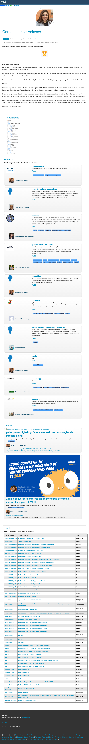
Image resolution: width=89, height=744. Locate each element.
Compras (42, 175)
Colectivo (6, 735)
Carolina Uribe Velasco (21, 180)
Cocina (49, 259)
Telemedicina (48, 230)
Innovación (73, 259)
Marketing (12, 141)
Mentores (65, 737)
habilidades (13, 39)
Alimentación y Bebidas (65, 259)
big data (76, 262)
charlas (30, 39)
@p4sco (4, 722)
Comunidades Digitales (57, 230)
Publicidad (12, 148)
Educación (36, 175)
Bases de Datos (15, 128)
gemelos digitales (58, 409)
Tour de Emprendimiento (23, 735)
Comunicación (11, 441)
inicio (6, 39)
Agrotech (67, 313)
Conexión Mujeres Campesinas (44, 189)
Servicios (13, 737)
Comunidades (53, 739)
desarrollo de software (68, 262)
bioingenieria (41, 230)
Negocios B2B (58, 175)
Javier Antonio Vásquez (22, 207)
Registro (31, 737)
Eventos (51, 737)
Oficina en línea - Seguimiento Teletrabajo (48, 327)
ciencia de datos (65, 387)
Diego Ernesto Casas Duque (23, 392)
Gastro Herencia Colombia (42, 244)
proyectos (22, 39)
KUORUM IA (36, 300)
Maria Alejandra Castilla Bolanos (24, 236)
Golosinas (59, 262)
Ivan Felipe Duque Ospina (22, 267)
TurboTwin (36, 399)
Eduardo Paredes (20, 347)
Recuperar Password (41, 737)
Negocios (12, 144)
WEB (34, 171)
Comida (45, 259)
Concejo (72, 737)
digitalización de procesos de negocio (51, 387)
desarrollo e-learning (38, 364)
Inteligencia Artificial (49, 175)
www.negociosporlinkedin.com (14, 515)
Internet (35, 230)
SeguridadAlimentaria (51, 262)
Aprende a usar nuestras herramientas (14, 739)
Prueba (34, 356)
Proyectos (58, 737)
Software (13, 133)
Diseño (11, 131)
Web (44, 262)
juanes (12, 735)
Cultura (40, 259)
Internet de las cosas (38, 313)
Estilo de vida (55, 259)
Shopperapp (36, 378)
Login (26, 737)
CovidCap (35, 215)
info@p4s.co (25, 718)
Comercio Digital (67, 230)
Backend (13, 125)
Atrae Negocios (38, 166)
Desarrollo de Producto (15, 123)
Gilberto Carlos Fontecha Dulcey (24, 414)
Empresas (20, 737)
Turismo (35, 259)
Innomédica (36, 276)
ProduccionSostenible (59, 313)
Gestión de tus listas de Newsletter (38, 739)
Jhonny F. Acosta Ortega (22, 319)
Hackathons (79, 737)
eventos (37, 39)
